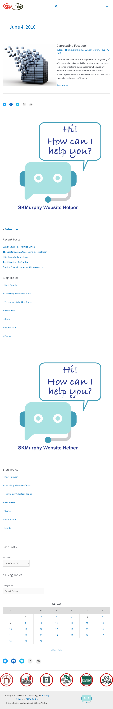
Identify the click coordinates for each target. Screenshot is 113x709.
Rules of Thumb (64, 49)
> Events (7, 336)
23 (41, 635)
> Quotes (7, 319)
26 (87, 635)
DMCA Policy (32, 699)
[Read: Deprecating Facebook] (30, 64)
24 (56, 635)
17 (56, 629)
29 (26, 641)
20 (102, 629)
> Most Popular (10, 285)
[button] (56, 6)
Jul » (60, 650)
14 (10, 629)
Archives (7, 557)
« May (53, 650)
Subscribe (11, 229)
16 (41, 629)
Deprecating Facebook (72, 46)
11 (72, 623)
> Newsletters (9, 327)
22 (26, 635)
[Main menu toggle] (107, 6)
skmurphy (78, 49)
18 (72, 629)
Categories (8, 585)
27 (102, 635)
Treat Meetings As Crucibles (16, 262)
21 (10, 635)
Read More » (62, 85)
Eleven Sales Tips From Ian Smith (19, 246)
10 (56, 623)
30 (41, 641)
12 (87, 623)
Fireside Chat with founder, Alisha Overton (23, 267)
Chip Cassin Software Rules (15, 257)
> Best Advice (9, 310)
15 (26, 629)
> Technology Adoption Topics (17, 302)
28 (10, 641)
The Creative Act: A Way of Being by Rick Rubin (25, 251)
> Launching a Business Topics (17, 293)
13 (102, 623)
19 (87, 629)
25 (72, 635)
